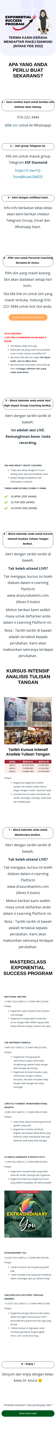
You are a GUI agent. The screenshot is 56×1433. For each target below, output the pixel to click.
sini (16, 125)
